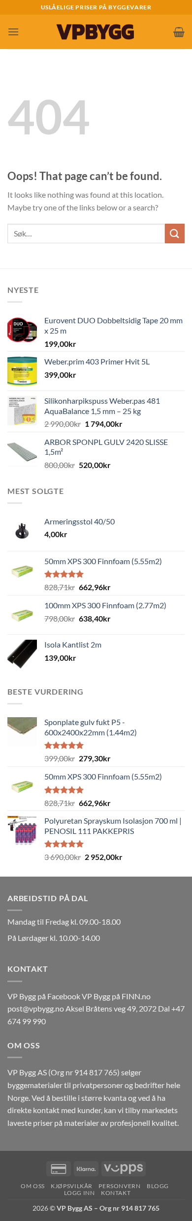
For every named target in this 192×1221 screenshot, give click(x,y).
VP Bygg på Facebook (43, 996)
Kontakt (115, 1192)
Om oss (33, 1186)
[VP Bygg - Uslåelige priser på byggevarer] (96, 31)
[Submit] (175, 233)
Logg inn (79, 1192)
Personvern (119, 1186)
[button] (13, 32)
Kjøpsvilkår (72, 1186)
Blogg (158, 1186)
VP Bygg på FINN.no (116, 996)
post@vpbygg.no (35, 1008)
